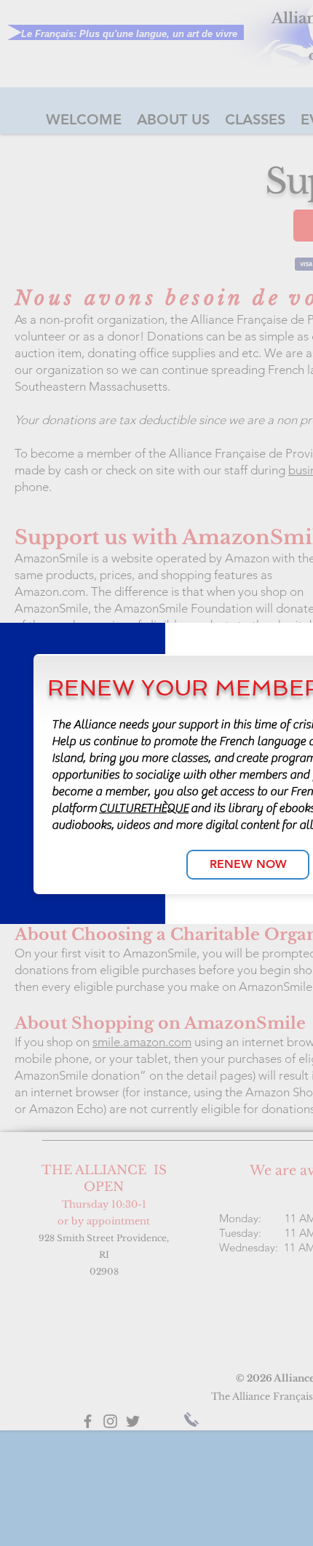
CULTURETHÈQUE (144, 808)
